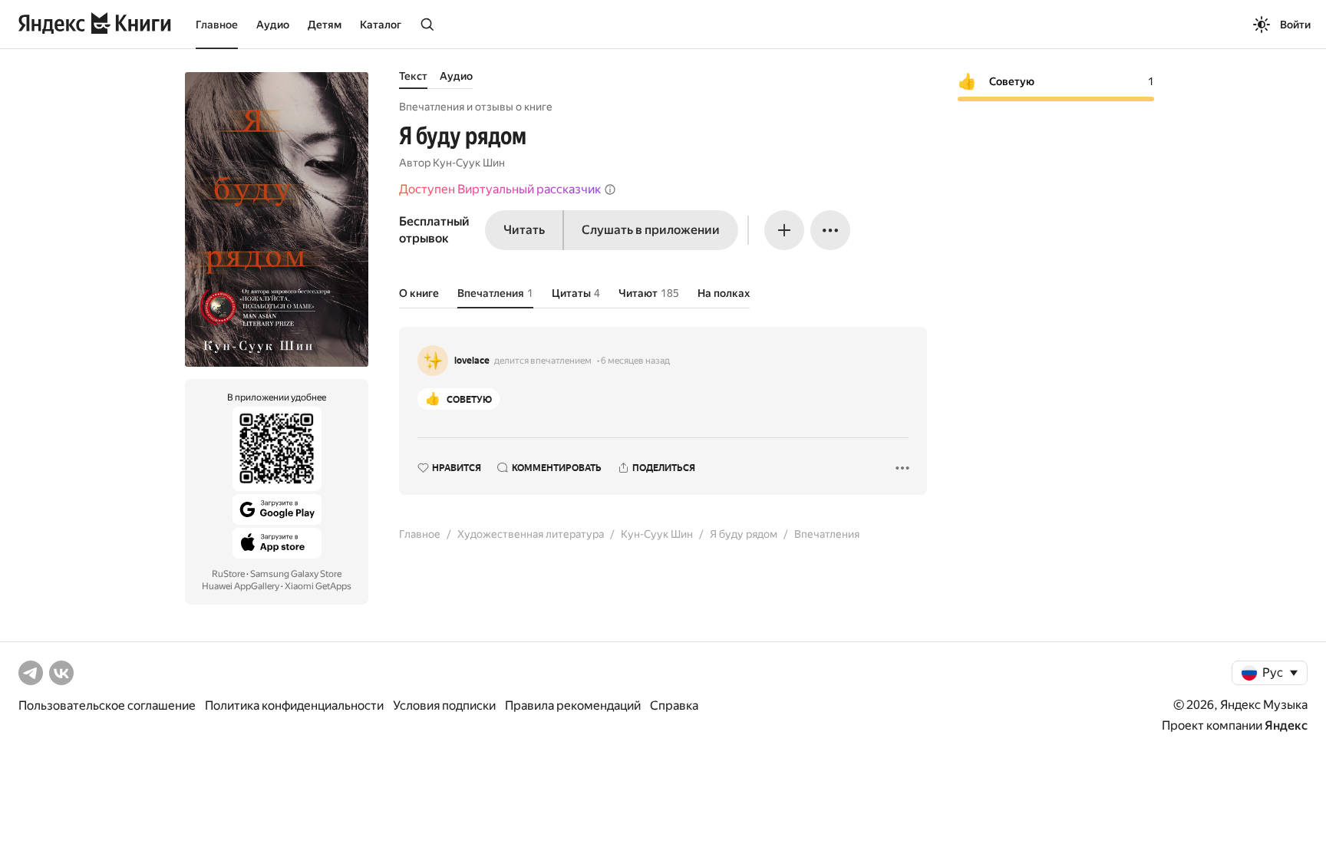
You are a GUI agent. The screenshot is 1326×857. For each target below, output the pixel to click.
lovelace (472, 360)
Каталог (380, 24)
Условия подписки (444, 705)
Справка (674, 705)
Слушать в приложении (651, 229)
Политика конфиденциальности (294, 705)
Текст (413, 76)
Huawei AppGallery (240, 586)
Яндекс (1286, 725)
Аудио (272, 24)
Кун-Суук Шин (469, 163)
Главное (217, 24)
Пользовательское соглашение (107, 705)
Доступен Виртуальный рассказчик (500, 189)
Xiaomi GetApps (318, 586)
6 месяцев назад (635, 360)
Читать (524, 229)
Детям (324, 24)
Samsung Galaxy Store (295, 574)
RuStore (228, 574)
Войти (1295, 24)
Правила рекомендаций (573, 705)
